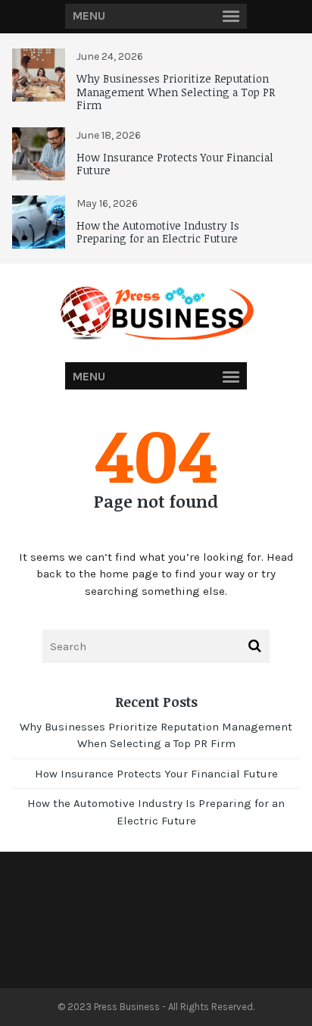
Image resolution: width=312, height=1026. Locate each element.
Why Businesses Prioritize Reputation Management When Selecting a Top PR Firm (175, 91)
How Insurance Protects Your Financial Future (174, 164)
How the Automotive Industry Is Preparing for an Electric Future (157, 232)
